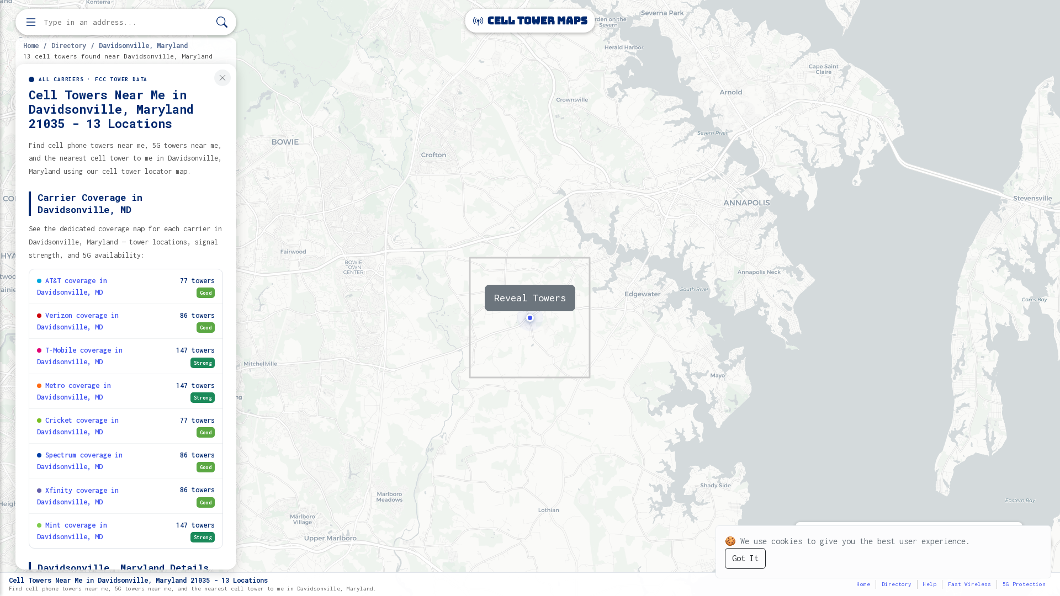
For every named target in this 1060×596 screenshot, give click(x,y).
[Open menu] (31, 22)
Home (31, 45)
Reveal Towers (530, 298)
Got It (745, 558)
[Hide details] (222, 78)
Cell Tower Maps (536, 20)
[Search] (222, 22)
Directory (68, 45)
